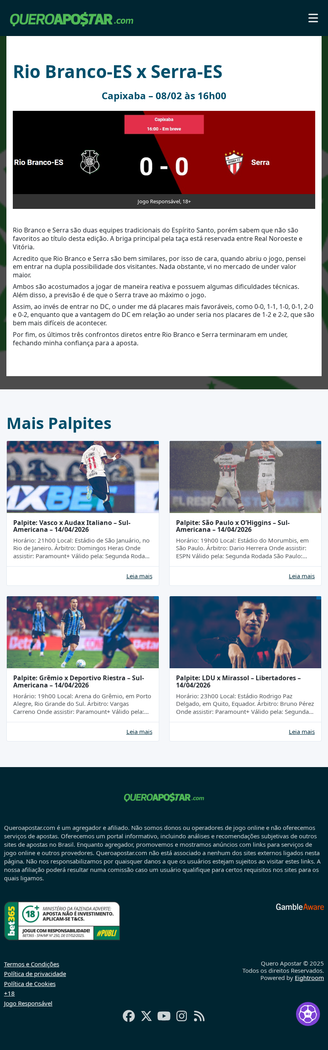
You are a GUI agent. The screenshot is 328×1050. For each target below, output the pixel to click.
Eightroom (309, 978)
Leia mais (139, 576)
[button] (313, 18)
